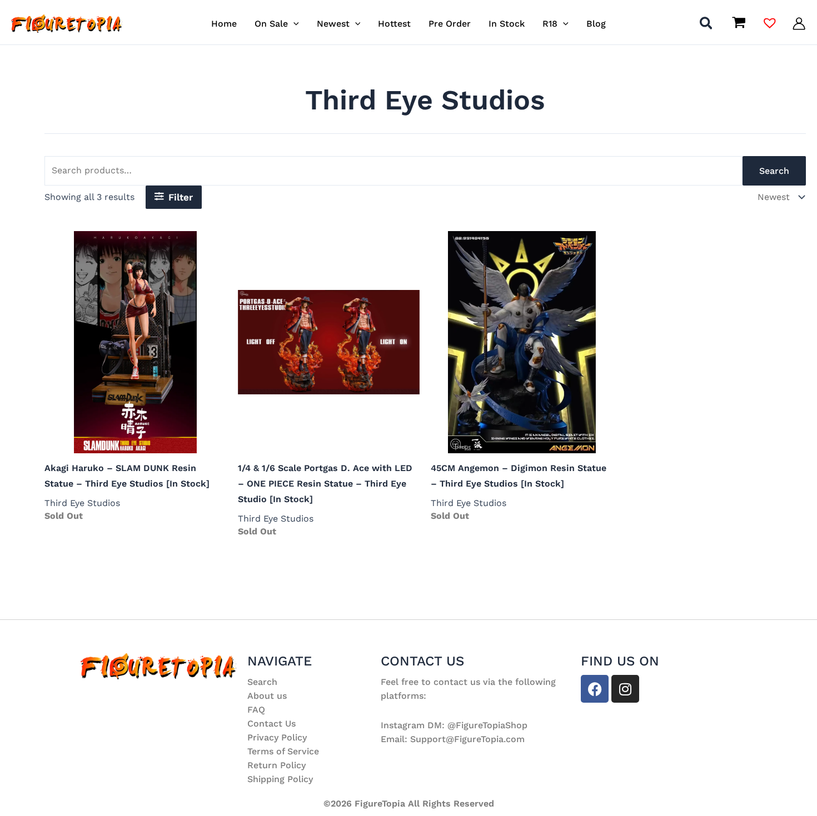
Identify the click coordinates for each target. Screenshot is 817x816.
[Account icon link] (799, 24)
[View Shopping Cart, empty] (738, 24)
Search (774, 171)
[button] (293, 23)
